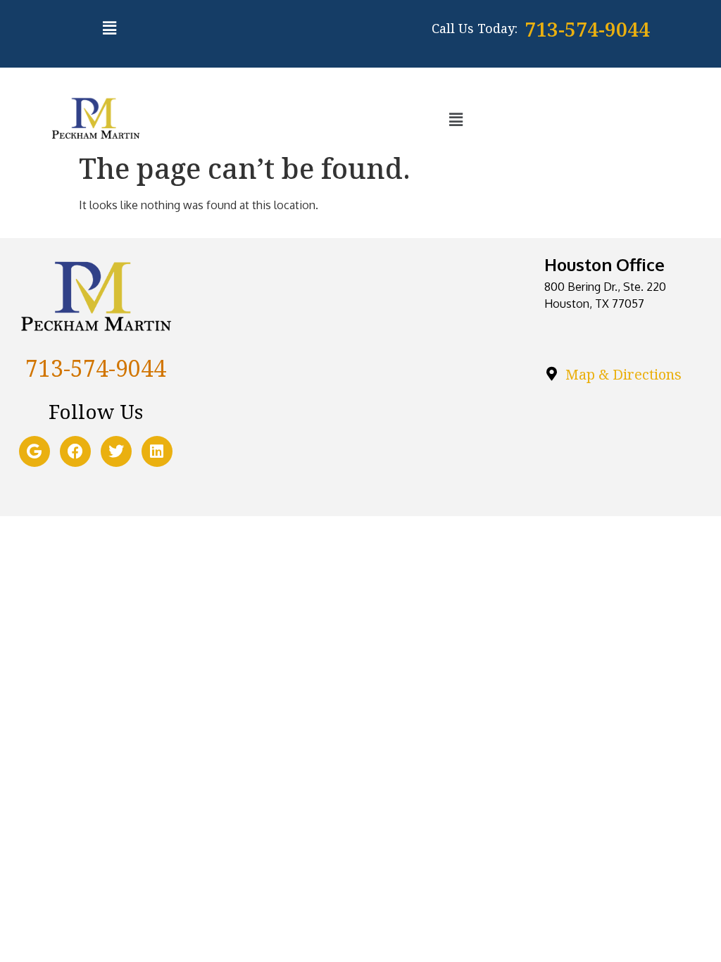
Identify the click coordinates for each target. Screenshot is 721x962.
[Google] (34, 451)
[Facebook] (75, 451)
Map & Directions (623, 374)
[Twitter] (116, 451)
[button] (109, 27)
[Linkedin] (157, 451)
